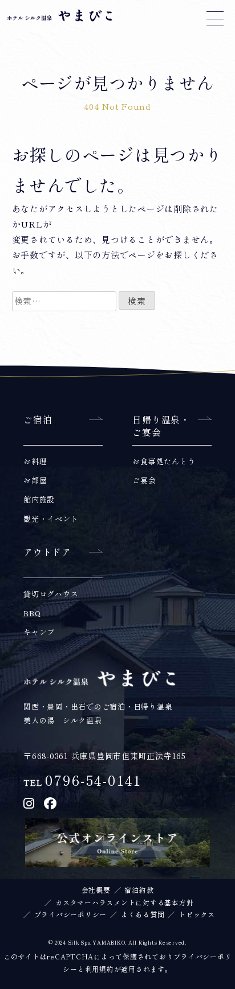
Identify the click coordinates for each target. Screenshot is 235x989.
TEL (82, 783)
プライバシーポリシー (70, 914)
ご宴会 (144, 480)
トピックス (197, 914)
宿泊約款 (138, 890)
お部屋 (35, 480)
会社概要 (96, 890)
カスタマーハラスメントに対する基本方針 (124, 902)
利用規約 (99, 969)
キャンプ (39, 632)
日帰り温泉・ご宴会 (161, 426)
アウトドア (47, 552)
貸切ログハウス (50, 594)
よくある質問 (143, 914)
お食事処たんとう (163, 461)
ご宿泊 (37, 420)
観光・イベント (50, 519)
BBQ (31, 613)
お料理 (35, 461)
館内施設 (39, 500)
